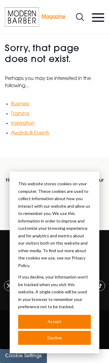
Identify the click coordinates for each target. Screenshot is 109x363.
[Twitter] (9, 286)
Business (20, 104)
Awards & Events (30, 133)
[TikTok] (100, 286)
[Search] (80, 17)
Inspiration (23, 123)
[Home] (22, 17)
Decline (55, 337)
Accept (54, 321)
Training (20, 113)
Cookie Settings (23, 356)
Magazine (53, 17)
